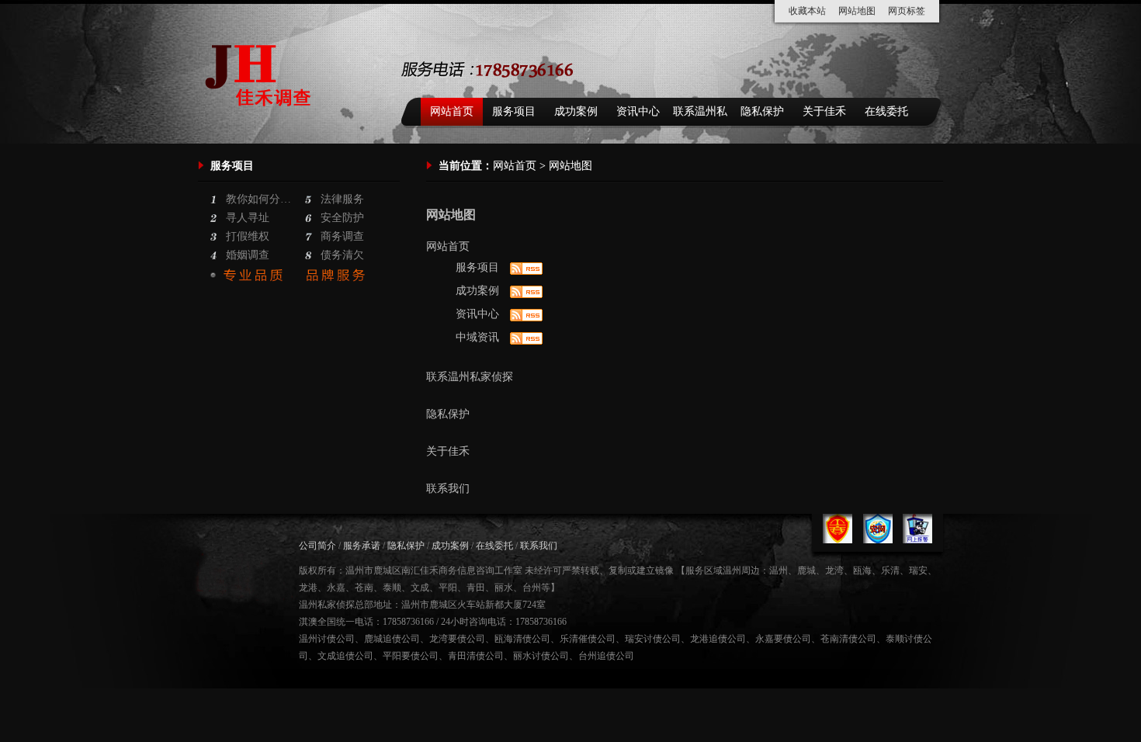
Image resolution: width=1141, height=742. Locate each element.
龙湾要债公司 (457, 638)
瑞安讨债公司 (653, 638)
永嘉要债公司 (783, 638)
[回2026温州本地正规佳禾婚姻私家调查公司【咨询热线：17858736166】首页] (262, 125)
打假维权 (247, 236)
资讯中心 (638, 111)
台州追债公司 (606, 655)
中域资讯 (477, 337)
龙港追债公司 (718, 638)
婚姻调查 (247, 255)
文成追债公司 (345, 655)
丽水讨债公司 (541, 655)
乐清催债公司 (588, 638)
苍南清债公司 (848, 638)
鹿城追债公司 (392, 638)
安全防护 (342, 218)
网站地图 (857, 10)
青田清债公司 (476, 655)
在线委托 (886, 111)
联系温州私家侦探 (700, 116)
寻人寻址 (247, 218)
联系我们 (448, 488)
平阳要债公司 (411, 655)
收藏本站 (807, 10)
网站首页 (451, 111)
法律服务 (342, 199)
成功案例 (576, 111)
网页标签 (906, 10)
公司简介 (317, 545)
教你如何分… (258, 199)
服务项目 (514, 111)
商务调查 (342, 236)
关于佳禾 (824, 111)
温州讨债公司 (327, 638)
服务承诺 (361, 545)
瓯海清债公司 (522, 638)
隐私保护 (762, 111)
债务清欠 (342, 255)
